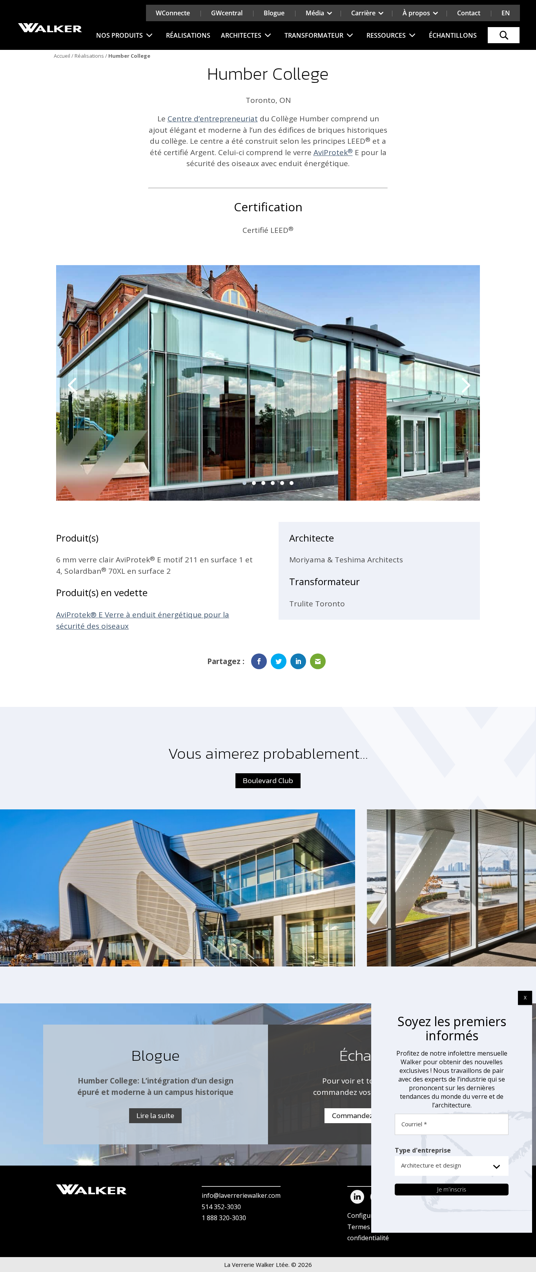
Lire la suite (155, 1115)
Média (315, 13)
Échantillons (453, 35)
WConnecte (173, 13)
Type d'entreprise (423, 1150)
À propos (416, 13)
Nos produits (119, 35)
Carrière (363, 13)
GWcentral (226, 13)
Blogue (274, 13)
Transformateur (313, 35)
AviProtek (333, 152)
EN (505, 13)
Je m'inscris (451, 1189)
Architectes (241, 35)
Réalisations (188, 35)
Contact (468, 13)
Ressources (386, 35)
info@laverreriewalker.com (241, 1195)
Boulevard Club (268, 780)
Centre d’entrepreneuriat (213, 118)
